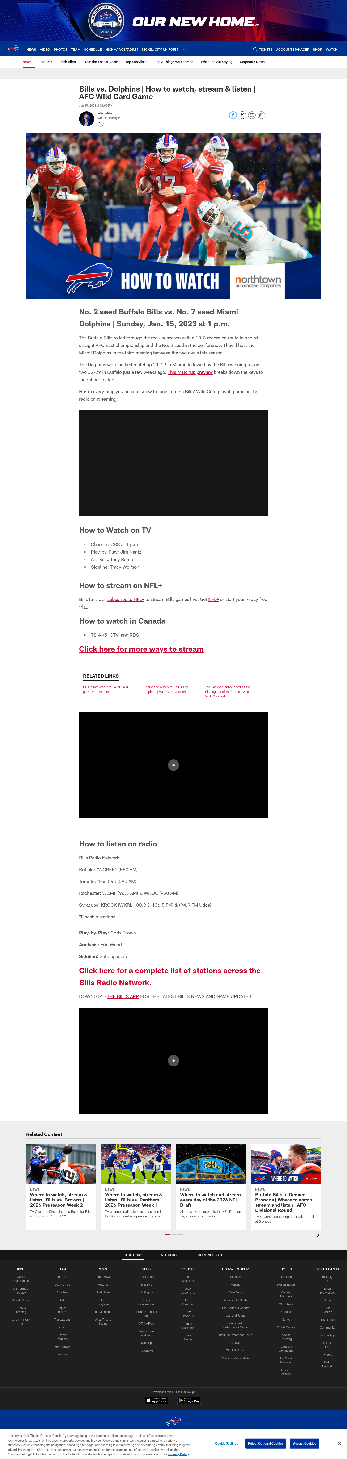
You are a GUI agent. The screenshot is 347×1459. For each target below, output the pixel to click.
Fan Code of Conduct (235, 1307)
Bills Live (146, 1284)
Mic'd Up (146, 1342)
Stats (62, 1300)
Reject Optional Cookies (265, 1443)
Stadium (235, 1276)
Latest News (102, 1276)
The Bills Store (235, 1350)
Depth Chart (62, 1284)
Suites (286, 1319)
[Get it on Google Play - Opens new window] (189, 1403)
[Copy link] (261, 115)
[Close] (339, 1443)
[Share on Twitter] (242, 118)
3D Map (236, 1342)
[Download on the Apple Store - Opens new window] (156, 1401)
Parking (236, 1284)
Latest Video (146, 1276)
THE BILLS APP (123, 996)
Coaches (62, 1292)
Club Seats (286, 1304)
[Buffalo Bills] (173, 1422)
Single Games (286, 1327)
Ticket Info (286, 1276)
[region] (173, 1444)
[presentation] (319, 1235)
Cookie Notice (21, 1300)
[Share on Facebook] (233, 118)
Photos (327, 1354)
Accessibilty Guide (235, 1300)
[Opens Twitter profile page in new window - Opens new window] (101, 124)
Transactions (62, 1319)
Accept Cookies (304, 1443)
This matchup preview (190, 372)
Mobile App (327, 1335)
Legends (62, 1354)
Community (327, 1327)
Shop (327, 1300)
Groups (286, 1311)
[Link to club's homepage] (13, 48)
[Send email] (252, 118)
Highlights (146, 1292)
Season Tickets (286, 1284)
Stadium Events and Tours (235, 1335)
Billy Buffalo (327, 1319)
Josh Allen (103, 1292)
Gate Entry (235, 1292)
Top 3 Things (103, 1311)
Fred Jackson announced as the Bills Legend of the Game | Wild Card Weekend (227, 691)
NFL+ (213, 599)
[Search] (255, 49)
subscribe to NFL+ (125, 599)
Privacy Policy (178, 1454)
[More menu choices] (184, 49)
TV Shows (146, 1350)
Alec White (105, 113)
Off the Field (146, 1323)
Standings (62, 1327)
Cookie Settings (226, 1443)
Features (103, 1284)
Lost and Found (235, 1315)
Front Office (62, 1346)
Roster (62, 1276)
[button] (173, 463)
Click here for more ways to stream (141, 648)
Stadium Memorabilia (235, 1358)
